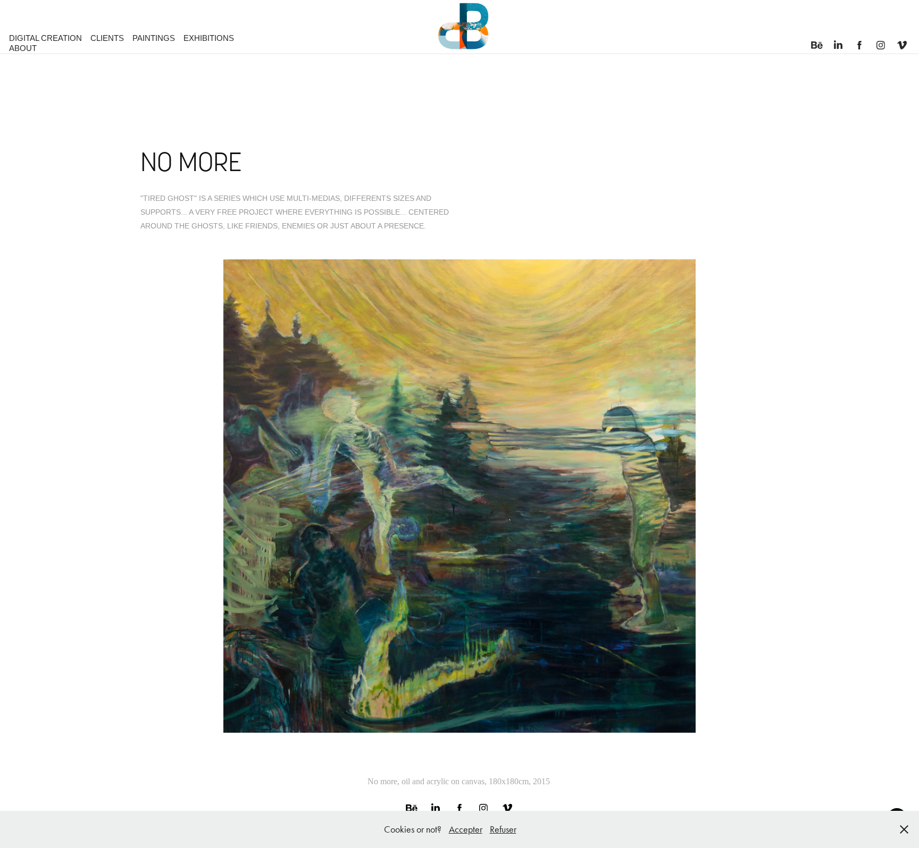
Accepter (465, 829)
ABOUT (23, 48)
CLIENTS (107, 38)
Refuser (503, 829)
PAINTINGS (153, 38)
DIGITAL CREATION (45, 38)
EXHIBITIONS (208, 38)
